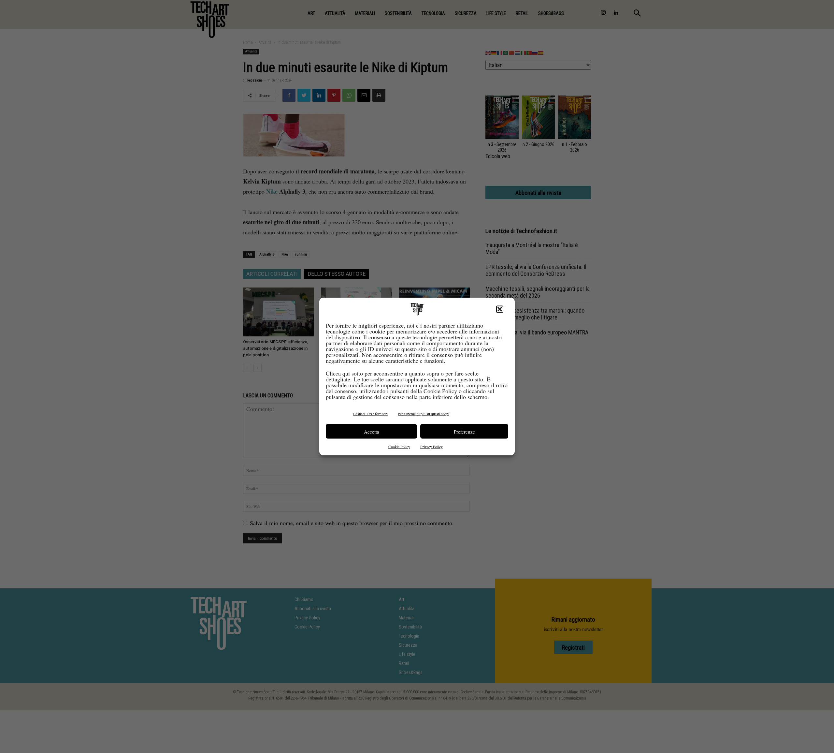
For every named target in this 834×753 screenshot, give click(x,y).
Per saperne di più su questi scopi (423, 413)
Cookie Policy (399, 446)
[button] (499, 309)
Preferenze (464, 431)
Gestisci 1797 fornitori (370, 413)
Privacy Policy (431, 446)
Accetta (371, 431)
